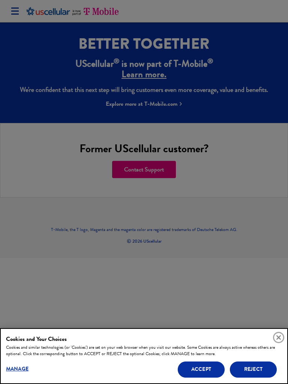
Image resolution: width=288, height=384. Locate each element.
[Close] (278, 337)
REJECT (253, 369)
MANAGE (17, 369)
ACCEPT (201, 369)
